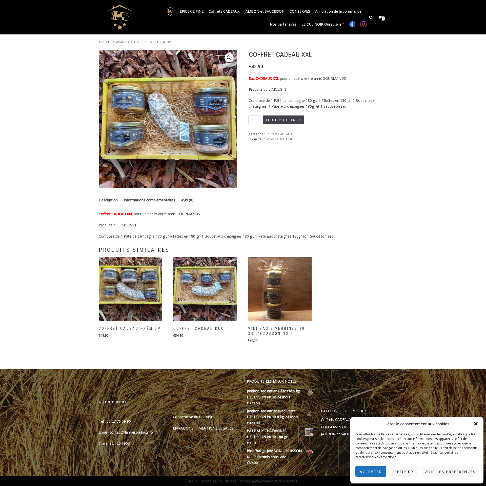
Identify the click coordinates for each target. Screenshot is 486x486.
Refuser (403, 471)
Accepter (371, 471)
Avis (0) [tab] (187, 200)
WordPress (288, 481)
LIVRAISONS (183, 428)
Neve (193, 481)
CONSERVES (300, 11)
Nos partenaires (283, 24)
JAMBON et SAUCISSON (265, 11)
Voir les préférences (450, 471)
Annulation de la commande (338, 11)
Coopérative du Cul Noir (192, 416)
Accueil (104, 42)
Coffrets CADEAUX (224, 11)
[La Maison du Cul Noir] (119, 17)
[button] (475, 423)
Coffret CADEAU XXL (278, 139)
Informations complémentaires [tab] (149, 200)
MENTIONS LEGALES (215, 428)
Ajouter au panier (283, 120)
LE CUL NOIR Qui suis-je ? (322, 24)
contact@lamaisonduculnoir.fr (133, 432)
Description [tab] (108, 200)
